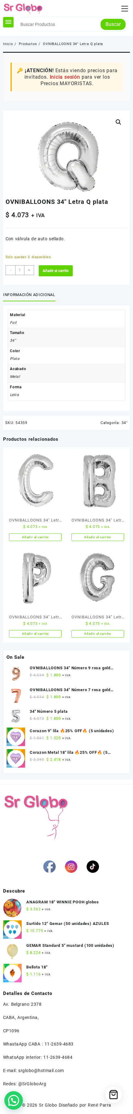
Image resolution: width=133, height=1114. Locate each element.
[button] (118, 122)
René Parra (99, 1105)
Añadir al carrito (56, 271)
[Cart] (113, 1095)
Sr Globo (48, 1105)
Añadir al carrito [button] (35, 537)
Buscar (113, 24)
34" (125, 423)
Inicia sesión (65, 77)
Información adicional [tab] (29, 294)
